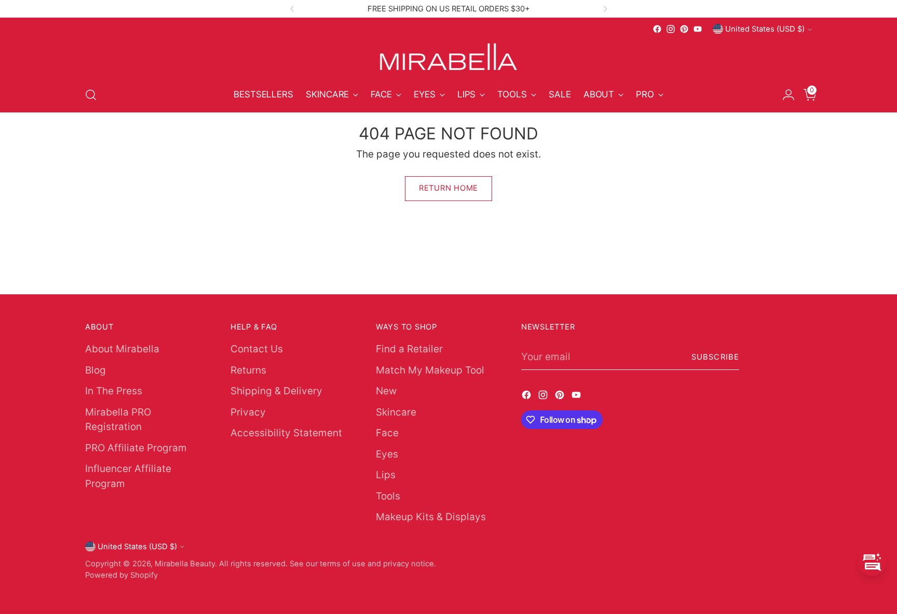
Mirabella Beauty (185, 563)
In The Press (113, 391)
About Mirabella (122, 349)
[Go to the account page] (784, 94)
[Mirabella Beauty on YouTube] (697, 29)
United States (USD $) (765, 29)
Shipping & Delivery (276, 391)
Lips (386, 475)
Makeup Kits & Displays (431, 517)
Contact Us (256, 349)
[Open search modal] (90, 94)
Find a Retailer (409, 349)
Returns (248, 370)
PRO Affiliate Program (136, 448)
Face (387, 433)
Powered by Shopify (121, 575)
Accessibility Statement (286, 433)
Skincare (396, 412)
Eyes (387, 454)
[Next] (605, 9)
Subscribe (715, 357)
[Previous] (292, 9)
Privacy (248, 412)
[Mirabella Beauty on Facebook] (657, 29)
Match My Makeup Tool (430, 370)
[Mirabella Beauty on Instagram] (670, 29)
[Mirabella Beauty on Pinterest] (684, 29)
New (386, 391)
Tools (388, 496)
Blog (95, 370)
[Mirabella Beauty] (448, 56)
